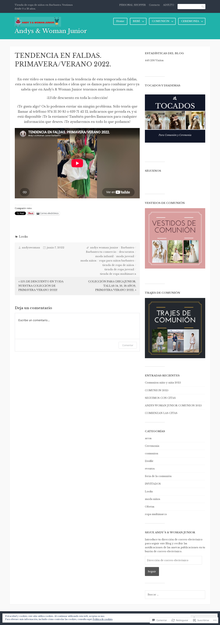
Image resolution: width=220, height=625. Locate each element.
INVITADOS (153, 483)
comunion (151, 453)
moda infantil (104, 256)
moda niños (88, 260)
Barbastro (127, 247)
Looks (23, 236)
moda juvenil (125, 256)
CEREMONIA (190, 21)
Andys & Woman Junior (51, 31)
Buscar (202, 6)
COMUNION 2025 (156, 390)
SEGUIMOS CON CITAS (160, 397)
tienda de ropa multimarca (118, 273)
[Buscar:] (175, 594)
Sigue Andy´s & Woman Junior (170, 532)
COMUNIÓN (160, 21)
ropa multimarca (156, 514)
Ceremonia (152, 445)
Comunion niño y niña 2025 (163, 382)
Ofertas (149, 506)
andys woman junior (104, 247)
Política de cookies (103, 619)
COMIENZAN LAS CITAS (161, 413)
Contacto (154, 4)
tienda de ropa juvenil (119, 269)
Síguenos (153, 170)
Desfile (149, 461)
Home (120, 21)
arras (148, 438)
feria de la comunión (158, 476)
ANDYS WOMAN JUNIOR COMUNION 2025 (173, 405)
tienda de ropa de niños (118, 265)
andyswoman (31, 247)
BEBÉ (136, 21)
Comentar (127, 345)
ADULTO (168, 4)
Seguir (152, 571)
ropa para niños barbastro (116, 260)
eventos (150, 468)
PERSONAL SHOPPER (132, 4)
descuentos (126, 251)
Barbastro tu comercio (101, 251)
